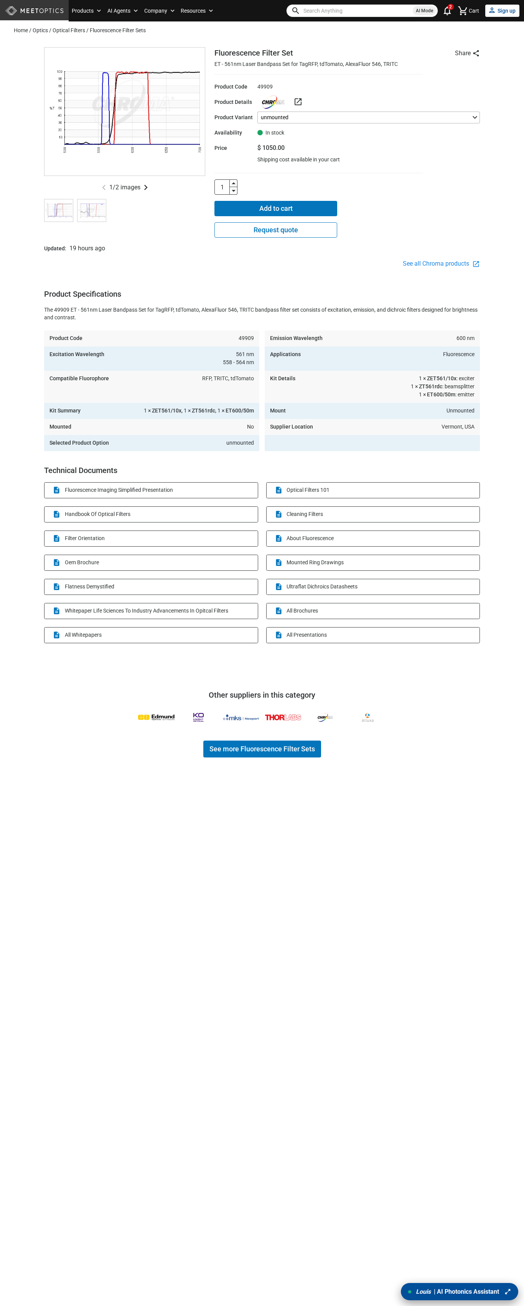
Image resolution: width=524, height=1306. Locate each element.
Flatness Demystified (89, 586)
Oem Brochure (82, 562)
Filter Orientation (85, 538)
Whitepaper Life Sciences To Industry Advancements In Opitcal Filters (146, 611)
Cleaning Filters (305, 514)
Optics (40, 30)
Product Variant (233, 117)
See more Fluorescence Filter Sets (262, 749)
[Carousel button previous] (104, 187)
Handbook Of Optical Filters (97, 514)
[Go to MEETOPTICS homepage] (34, 11)
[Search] (295, 10)
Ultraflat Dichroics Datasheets (322, 586)
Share (463, 53)
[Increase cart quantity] (233, 183)
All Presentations (307, 635)
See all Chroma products (437, 263)
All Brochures (302, 611)
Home (21, 30)
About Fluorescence (310, 538)
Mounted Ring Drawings (315, 562)
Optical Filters (69, 30)
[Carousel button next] (145, 187)
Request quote (276, 230)
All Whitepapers (83, 635)
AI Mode (424, 10)
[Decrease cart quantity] (233, 191)
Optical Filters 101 (308, 490)
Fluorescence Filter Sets (118, 30)
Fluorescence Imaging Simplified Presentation (119, 490)
